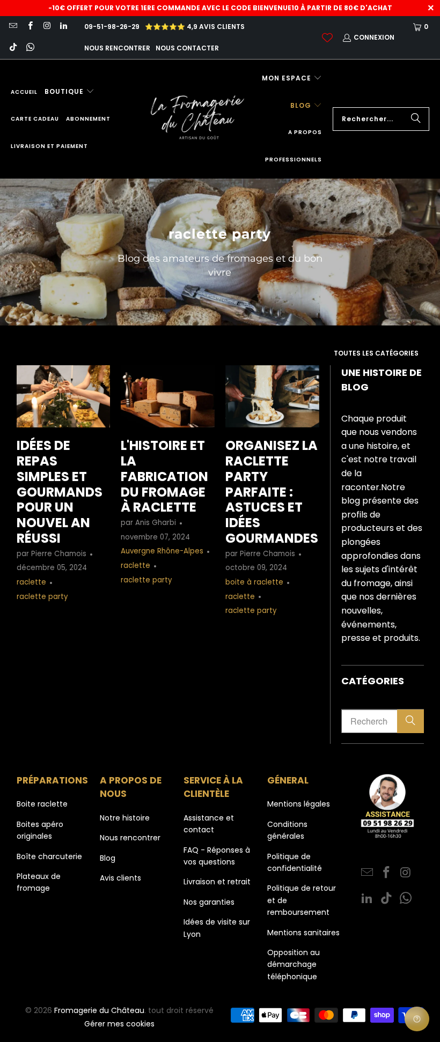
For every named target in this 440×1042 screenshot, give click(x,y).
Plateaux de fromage (39, 882)
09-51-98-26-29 (112, 26)
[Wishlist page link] (327, 37)
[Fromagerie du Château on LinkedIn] (63, 26)
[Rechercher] (415, 119)
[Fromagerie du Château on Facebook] (29, 26)
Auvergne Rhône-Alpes (162, 551)
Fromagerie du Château (99, 1010)
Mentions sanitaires (303, 932)
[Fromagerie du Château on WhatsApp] (29, 48)
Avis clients (120, 878)
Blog (107, 858)
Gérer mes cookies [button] (119, 1023)
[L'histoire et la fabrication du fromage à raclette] (168, 396)
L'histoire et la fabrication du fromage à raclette (164, 476)
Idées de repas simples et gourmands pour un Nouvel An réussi (59, 492)
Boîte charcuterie (49, 856)
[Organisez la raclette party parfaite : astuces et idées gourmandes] (272, 396)
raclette (31, 582)
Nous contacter (187, 48)
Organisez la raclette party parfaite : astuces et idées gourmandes (271, 492)
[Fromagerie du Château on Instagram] (46, 26)
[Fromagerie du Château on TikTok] (12, 48)
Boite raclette (42, 804)
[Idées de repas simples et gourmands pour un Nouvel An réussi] (64, 396)
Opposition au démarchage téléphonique (293, 964)
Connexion (374, 37)
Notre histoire (125, 817)
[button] (69, 92)
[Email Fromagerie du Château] (12, 26)
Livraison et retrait (217, 881)
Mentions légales (298, 804)
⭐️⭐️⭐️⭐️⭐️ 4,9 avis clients (195, 26)
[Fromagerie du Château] (200, 119)
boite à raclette (254, 582)
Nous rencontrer (117, 48)
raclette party (42, 597)
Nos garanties (209, 902)
